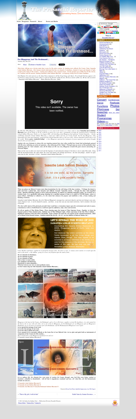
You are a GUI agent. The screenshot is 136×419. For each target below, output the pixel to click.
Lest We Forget (91, 389)
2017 (100, 139)
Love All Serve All (104, 67)
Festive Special (103, 55)
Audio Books (103, 46)
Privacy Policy (22, 403)
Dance (100, 102)
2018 (100, 137)
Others (101, 72)
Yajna (106, 122)
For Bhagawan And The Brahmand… (33, 59)
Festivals (114, 102)
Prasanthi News (104, 74)
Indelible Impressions (81, 389)
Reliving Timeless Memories (107, 77)
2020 (100, 134)
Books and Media (52, 21)
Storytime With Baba (105, 91)
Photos (114, 106)
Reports (101, 78)
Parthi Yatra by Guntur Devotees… (83, 394)
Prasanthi (33, 21)
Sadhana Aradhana (104, 81)
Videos (101, 121)
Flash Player (108, 125)
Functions (102, 106)
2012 (100, 148)
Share (25, 64)
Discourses (102, 52)
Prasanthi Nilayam (108, 37)
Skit (117, 109)
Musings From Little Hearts (107, 69)
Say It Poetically (104, 88)
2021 (100, 132)
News (101, 70)
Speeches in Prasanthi (106, 89)
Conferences (113, 99)
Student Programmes (104, 116)
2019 (100, 136)
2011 (100, 150)
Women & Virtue (104, 94)
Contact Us (38, 403)
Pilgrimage (103, 109)
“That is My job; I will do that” (28, 394)
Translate (114, 31)
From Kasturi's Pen (105, 58)
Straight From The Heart (106, 92)
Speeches (102, 112)
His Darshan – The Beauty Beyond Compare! (107, 60)
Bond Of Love (103, 47)
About (40, 21)
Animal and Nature (104, 42)
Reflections (102, 75)
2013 (100, 147)
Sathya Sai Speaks (105, 84)
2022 (100, 130)
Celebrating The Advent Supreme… (106, 49)
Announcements (104, 44)
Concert (101, 99)
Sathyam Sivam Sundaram (107, 86)
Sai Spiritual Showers (105, 83)
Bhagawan (25, 21)
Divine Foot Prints (70, 389)
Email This (53, 64)
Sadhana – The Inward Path (107, 80)
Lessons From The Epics (106, 64)
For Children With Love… (106, 56)
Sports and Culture (114, 112)
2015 (100, 143)
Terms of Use (30, 403)
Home (19, 21)
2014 (100, 145)
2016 (100, 141)
